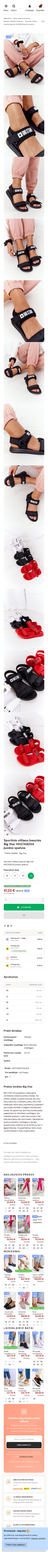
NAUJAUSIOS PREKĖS (19, 1174)
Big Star (22, 853)
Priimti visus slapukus (15, 1544)
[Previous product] (42, 21)
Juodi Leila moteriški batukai (8, 1314)
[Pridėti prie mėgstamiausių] (24, 915)
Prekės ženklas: (11, 853)
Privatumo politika (26, 1457)
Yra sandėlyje (11, 1072)
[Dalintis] (5, 926)
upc (6, 1076)
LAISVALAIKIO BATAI (19, 1328)
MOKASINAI (12, 1251)
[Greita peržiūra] (14, 1187)
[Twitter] (8, 926)
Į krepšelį (26, 907)
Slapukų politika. (38, 1538)
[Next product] (43, 21)
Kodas (8, 1068)
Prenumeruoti (24, 1445)
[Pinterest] (11, 926)
